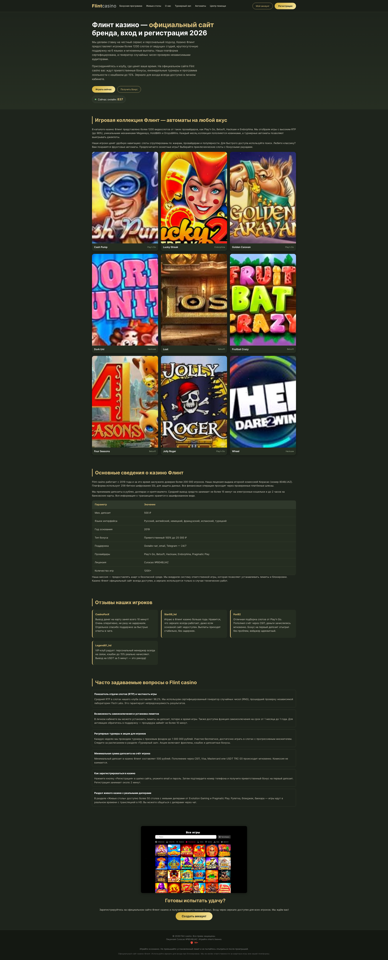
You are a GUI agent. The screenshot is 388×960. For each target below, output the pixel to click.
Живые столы (153, 6)
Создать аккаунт (194, 916)
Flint (104, 5)
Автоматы (200, 6)
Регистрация (285, 6)
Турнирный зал (183, 6)
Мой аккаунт (262, 6)
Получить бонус (129, 89)
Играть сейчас (104, 89)
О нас (168, 6)
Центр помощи (218, 6)
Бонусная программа (130, 6)
